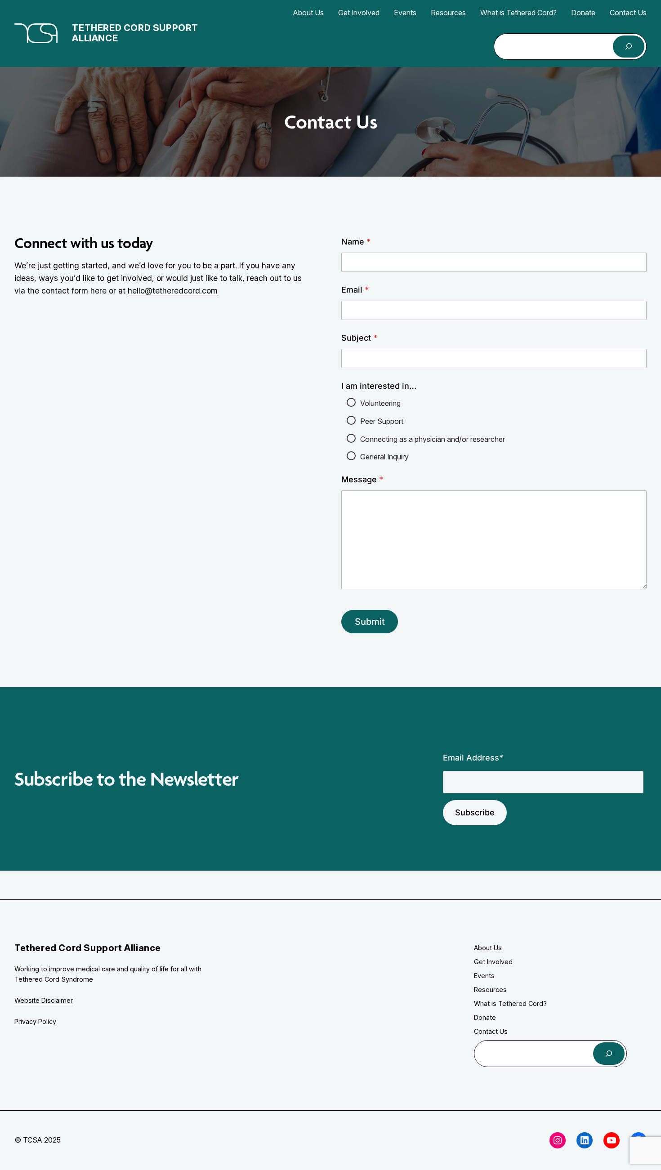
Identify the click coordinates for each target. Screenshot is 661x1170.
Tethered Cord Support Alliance (135, 33)
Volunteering (380, 403)
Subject (359, 338)
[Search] (628, 47)
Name (356, 241)
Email (355, 289)
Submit (370, 621)
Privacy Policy (35, 1021)
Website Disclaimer (43, 1000)
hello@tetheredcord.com (173, 290)
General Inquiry (384, 456)
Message (362, 479)
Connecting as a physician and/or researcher (432, 439)
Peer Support (381, 421)
